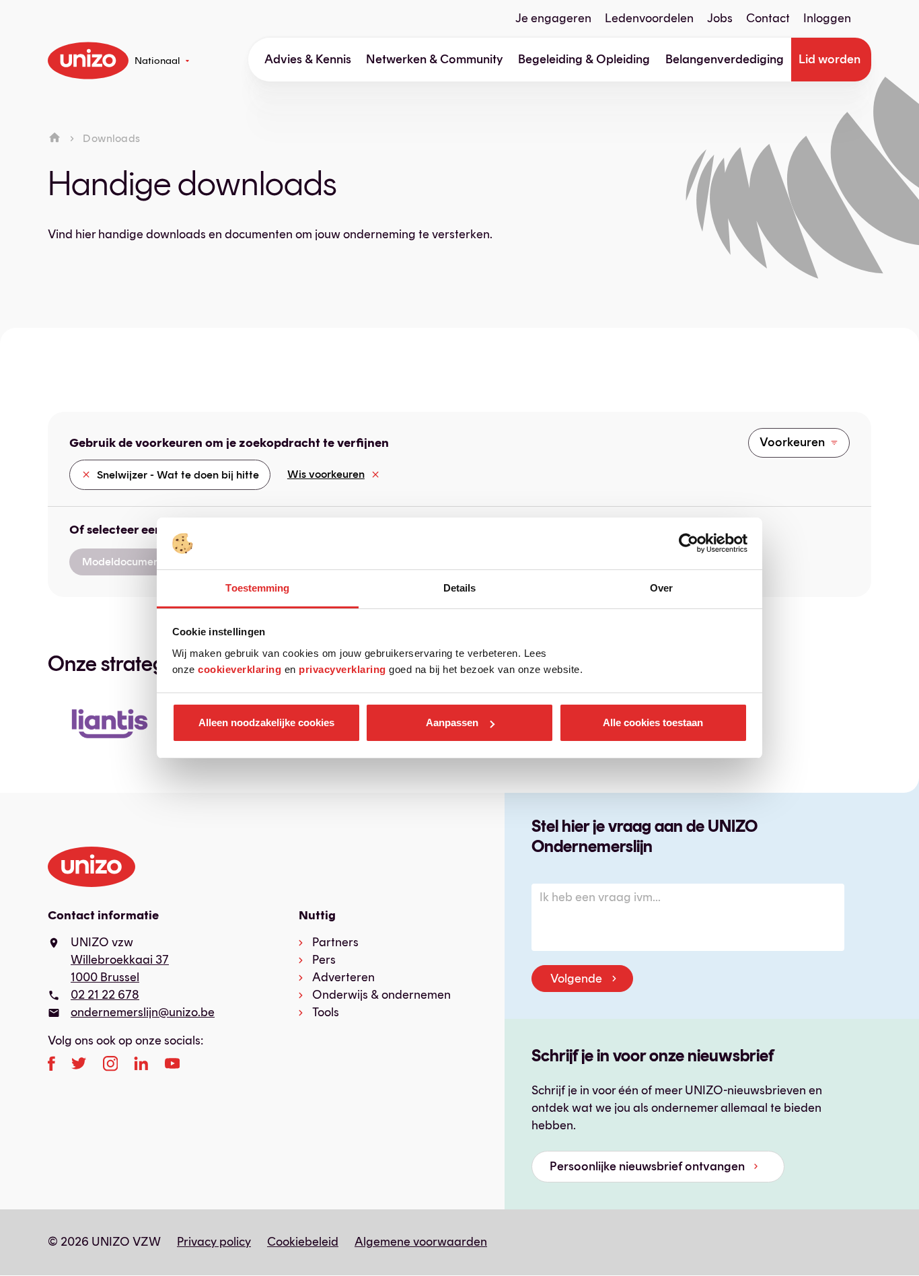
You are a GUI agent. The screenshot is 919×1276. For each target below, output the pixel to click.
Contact (768, 18)
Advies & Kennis (307, 59)
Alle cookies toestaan (653, 722)
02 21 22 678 (105, 994)
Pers (324, 959)
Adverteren (343, 977)
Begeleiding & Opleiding (584, 59)
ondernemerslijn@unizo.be (143, 1012)
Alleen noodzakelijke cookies (266, 722)
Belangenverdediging (724, 59)
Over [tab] (661, 588)
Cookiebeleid (302, 1241)
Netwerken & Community (434, 59)
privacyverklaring (342, 669)
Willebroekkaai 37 (120, 959)
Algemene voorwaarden (421, 1241)
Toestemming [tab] (257, 588)
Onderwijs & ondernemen (381, 994)
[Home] (54, 138)
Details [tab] (459, 588)
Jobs (720, 18)
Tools (325, 1012)
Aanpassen (452, 722)
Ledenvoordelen (649, 18)
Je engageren (553, 18)
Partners (335, 942)
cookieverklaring (239, 669)
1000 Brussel (105, 977)
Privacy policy (214, 1241)
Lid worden (829, 59)
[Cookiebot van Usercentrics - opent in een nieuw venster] (688, 544)
